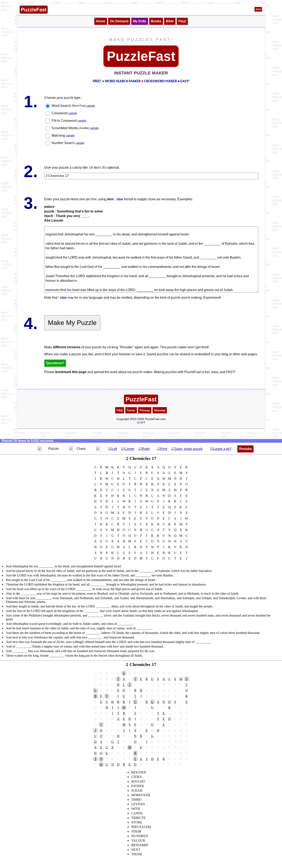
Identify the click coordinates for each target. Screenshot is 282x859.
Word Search (73, 105)
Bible (170, 21)
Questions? (55, 363)
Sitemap (159, 410)
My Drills (139, 21)
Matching (63, 135)
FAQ (120, 410)
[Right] (144, 448)
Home (100, 21)
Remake (245, 449)
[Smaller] (31, 448)
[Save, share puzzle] (187, 448)
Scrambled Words (75, 128)
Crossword (64, 113)
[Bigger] (40, 448)
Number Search (68, 143)
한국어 (258, 9)
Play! (182, 21)
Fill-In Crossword (69, 120)
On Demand (119, 21)
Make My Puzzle (72, 322)
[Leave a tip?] (220, 448)
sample (90, 105)
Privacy (145, 410)
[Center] (127, 448)
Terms (131, 410)
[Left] (112, 448)
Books (156, 21)
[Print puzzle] (162, 448)
